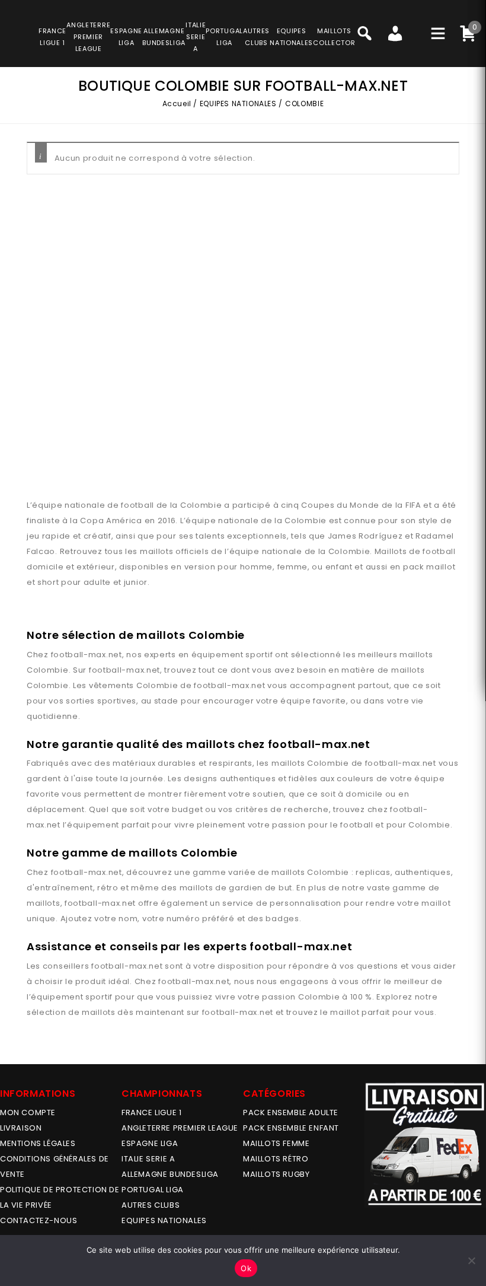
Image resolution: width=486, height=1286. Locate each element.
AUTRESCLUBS (256, 36)
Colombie (48, 670)
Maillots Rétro (275, 1158)
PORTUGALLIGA (224, 36)
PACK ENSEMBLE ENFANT (291, 1128)
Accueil (176, 103)
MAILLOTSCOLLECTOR (334, 36)
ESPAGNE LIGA (150, 1143)
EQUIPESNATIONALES (291, 36)
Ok (246, 1268)
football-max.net (86, 654)
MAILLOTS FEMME (276, 1143)
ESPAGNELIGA (126, 36)
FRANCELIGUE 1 (52, 36)
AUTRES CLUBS (151, 1205)
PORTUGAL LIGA (153, 1189)
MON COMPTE (28, 1112)
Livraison (20, 1128)
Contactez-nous (38, 1220)
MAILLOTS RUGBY (276, 1174)
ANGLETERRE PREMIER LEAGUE (88, 36)
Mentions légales (38, 1143)
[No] (471, 1260)
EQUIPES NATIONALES (238, 103)
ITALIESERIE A (196, 36)
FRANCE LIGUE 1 (151, 1112)
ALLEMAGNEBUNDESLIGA (164, 36)
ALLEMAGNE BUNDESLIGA (170, 1174)
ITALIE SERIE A (148, 1158)
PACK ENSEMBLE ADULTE (290, 1112)
